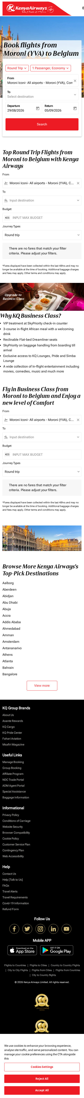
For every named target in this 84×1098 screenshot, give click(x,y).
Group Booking (11, 768)
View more (42, 685)
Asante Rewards (12, 721)
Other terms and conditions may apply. (45, 273)
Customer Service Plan (16, 844)
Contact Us (9, 873)
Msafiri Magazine (13, 744)
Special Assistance (14, 791)
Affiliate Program (12, 773)
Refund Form (10, 909)
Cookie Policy (10, 838)
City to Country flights (44, 975)
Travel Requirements (15, 897)
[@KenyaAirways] (27, 929)
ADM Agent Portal (13, 785)
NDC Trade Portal (13, 779)
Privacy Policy (10, 815)
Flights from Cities (42, 970)
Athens (7, 655)
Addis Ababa (11, 622)
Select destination (20, 97)
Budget (6, 209)
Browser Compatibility (16, 832)
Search (42, 124)
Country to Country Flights (65, 965)
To (8, 92)
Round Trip (15, 68)
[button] (50, 68)
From (10, 78)
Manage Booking (13, 762)
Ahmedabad (11, 629)
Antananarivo (12, 648)
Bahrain (8, 668)
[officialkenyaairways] (40, 929)
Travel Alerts (10, 891)
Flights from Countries (68, 970)
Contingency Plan (13, 850)
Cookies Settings (42, 1067)
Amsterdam (10, 642)
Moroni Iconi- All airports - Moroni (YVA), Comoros (40, 83)
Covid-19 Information (15, 903)
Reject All (41, 1078)
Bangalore (9, 674)
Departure (13, 105)
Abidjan (7, 596)
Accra (6, 615)
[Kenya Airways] (14, 929)
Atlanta (7, 661)
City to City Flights (18, 970)
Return (49, 105)
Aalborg (8, 583)
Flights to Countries (15, 965)
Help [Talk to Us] (12, 879)
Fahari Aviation (11, 738)
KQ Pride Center (12, 732)
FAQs (5, 885)
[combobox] (42, 183)
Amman (8, 635)
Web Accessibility (13, 856)
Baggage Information (15, 797)
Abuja (6, 609)
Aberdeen (9, 589)
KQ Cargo (8, 726)
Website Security (12, 826)
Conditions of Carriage (16, 820)
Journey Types (11, 226)
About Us (8, 715)
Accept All (42, 1090)
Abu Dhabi (10, 602)
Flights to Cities (38, 965)
